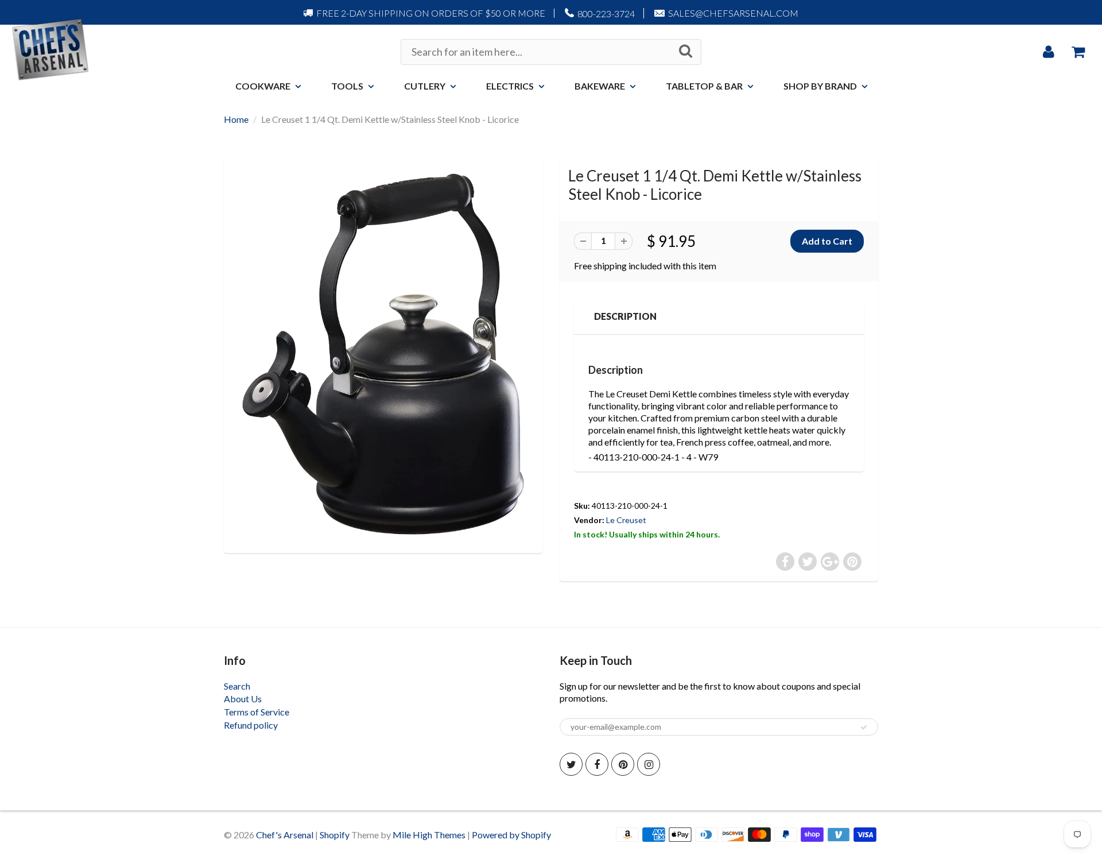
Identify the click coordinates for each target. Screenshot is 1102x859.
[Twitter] (571, 764)
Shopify (335, 834)
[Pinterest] (622, 764)
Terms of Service (256, 711)
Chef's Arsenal (284, 834)
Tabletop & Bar (704, 85)
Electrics (510, 85)
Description (625, 316)
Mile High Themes (429, 834)
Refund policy (251, 724)
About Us (243, 698)
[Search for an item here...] (685, 51)
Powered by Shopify (511, 834)
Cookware (262, 85)
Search (237, 685)
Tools (347, 85)
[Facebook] (596, 764)
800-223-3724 (606, 13)
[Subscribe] (864, 727)
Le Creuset (626, 520)
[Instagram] (648, 764)
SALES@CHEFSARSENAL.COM (733, 12)
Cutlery (424, 85)
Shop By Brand (820, 85)
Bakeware (600, 85)
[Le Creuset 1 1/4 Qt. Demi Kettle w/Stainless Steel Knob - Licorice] (383, 354)
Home (236, 119)
